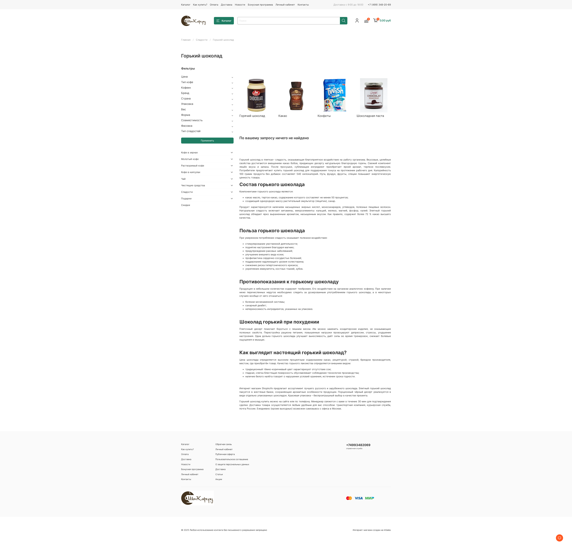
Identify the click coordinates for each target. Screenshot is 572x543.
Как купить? (200, 4)
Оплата (214, 4)
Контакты (303, 4)
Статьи (219, 474)
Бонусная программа (260, 4)
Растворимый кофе (192, 165)
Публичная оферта (225, 454)
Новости (240, 4)
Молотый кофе (190, 159)
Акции (218, 479)
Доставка (226, 4)
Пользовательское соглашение (231, 459)
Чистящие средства (193, 185)
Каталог (185, 4)
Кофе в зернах (189, 152)
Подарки (186, 198)
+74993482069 (358, 445)
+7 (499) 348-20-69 (379, 4)
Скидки (185, 205)
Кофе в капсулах (190, 172)
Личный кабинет (285, 4)
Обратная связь (223, 444)
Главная (186, 39)
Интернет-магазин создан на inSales (372, 530)
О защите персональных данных (232, 464)
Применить (207, 140)
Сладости (201, 39)
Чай (183, 178)
